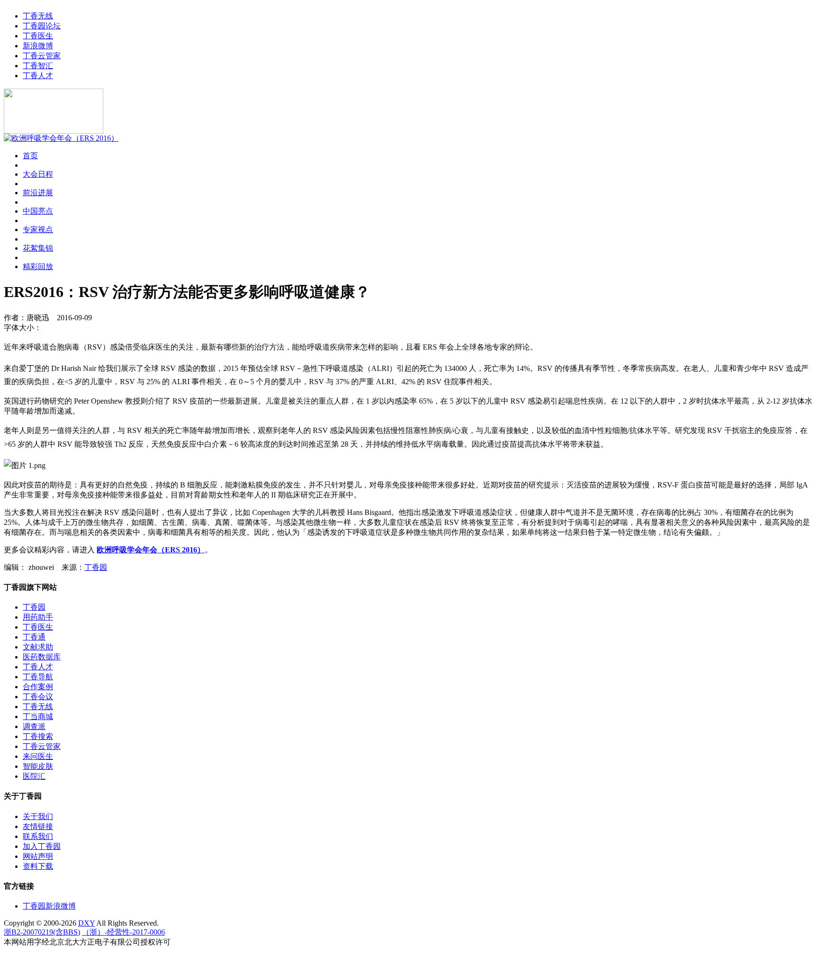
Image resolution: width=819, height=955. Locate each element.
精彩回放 (38, 266)
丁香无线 (38, 16)
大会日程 (38, 174)
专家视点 (38, 229)
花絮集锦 (38, 248)
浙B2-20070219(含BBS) (42, 932)
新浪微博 (38, 46)
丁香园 (95, 567)
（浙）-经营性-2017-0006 (123, 932)
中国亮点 (38, 211)
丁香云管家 (42, 56)
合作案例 (38, 687)
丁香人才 (38, 76)
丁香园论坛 (42, 26)
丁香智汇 (38, 66)
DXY (86, 923)
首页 (30, 156)
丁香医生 (38, 36)
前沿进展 (38, 193)
